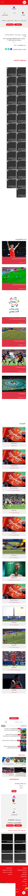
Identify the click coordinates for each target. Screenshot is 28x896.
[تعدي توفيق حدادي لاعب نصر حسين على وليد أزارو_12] (11, 137)
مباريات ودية (18, 34)
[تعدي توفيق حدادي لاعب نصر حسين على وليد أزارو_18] (11, 109)
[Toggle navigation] (2, 2)
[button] (2, 726)
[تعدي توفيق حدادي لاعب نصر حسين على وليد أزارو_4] (11, 175)
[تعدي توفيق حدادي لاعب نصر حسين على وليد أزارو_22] (11, 91)
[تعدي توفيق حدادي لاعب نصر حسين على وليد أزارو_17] (21, 119)
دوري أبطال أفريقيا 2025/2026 (14, 490)
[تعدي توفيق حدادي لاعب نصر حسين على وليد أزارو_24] (11, 81)
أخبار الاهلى (24, 874)
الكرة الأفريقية (14, 465)
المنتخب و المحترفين (7, 870)
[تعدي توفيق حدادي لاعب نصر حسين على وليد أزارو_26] (11, 72)
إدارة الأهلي (14, 689)
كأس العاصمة (14, 443)
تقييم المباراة (10, 24)
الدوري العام (14, 555)
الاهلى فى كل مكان (7, 872)
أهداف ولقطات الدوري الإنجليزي (18, 258)
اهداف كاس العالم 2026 (20, 367)
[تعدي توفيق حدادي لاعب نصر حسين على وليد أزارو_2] (11, 184)
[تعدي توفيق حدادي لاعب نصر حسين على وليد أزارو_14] (11, 128)
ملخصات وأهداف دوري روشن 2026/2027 (17, 318)
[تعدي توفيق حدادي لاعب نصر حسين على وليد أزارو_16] (11, 119)
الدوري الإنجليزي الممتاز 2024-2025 (14, 669)
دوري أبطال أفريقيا (14, 487)
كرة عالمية (14, 510)
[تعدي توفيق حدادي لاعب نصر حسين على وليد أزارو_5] (21, 175)
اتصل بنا (25, 885)
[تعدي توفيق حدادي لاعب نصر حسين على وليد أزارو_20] (11, 100)
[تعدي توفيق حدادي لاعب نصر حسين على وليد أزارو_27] (21, 72)
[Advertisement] (14, 55)
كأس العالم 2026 (21, 393)
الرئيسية (24, 34)
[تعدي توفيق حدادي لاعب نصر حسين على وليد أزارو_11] (21, 147)
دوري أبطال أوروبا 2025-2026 (14, 512)
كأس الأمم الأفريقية (22, 870)
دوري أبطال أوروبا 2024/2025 (14, 647)
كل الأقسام (14, 718)
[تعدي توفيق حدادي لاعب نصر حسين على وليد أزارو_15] (21, 128)
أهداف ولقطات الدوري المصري (19, 284)
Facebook (11, 49)
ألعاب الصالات (14, 692)
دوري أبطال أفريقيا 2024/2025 (14, 602)
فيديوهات (24, 881)
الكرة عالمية (9, 868)
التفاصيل (18, 24)
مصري (21, 785)
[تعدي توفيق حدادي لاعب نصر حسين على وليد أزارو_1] (21, 193)
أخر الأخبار (25, 872)
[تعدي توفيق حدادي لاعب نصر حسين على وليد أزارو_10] (11, 147)
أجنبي (21, 787)
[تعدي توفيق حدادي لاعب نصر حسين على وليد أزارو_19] (21, 109)
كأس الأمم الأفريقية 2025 (14, 467)
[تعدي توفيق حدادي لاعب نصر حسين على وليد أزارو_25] (21, 81)
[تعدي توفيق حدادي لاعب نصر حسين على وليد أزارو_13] (21, 137)
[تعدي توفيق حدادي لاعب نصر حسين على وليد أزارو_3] (21, 184)
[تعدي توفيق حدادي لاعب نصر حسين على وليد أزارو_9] (21, 156)
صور (26, 883)
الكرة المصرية (24, 876)
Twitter (9, 49)
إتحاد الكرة (14, 622)
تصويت (14, 791)
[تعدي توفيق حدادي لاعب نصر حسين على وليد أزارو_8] (11, 156)
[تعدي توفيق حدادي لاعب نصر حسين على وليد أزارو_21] (21, 100)
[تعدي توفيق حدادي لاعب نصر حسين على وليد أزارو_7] (21, 165)
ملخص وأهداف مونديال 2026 (19, 340)
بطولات (25, 879)
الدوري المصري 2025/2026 (14, 557)
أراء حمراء (10, 874)
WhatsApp (6, 49)
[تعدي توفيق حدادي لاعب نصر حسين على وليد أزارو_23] (21, 91)
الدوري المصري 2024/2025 (14, 624)
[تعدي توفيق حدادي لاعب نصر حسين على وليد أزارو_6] (11, 165)
